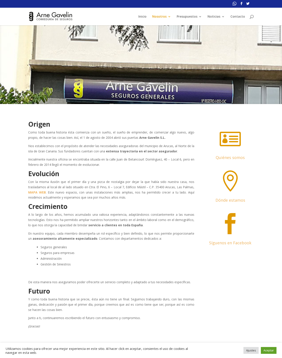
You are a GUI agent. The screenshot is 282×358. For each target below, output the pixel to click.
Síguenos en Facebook (230, 242)
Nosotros (159, 16)
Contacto (237, 16)
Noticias (214, 16)
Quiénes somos (230, 157)
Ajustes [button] (251, 350)
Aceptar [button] (268, 350)
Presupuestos (187, 16)
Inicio (142, 16)
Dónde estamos (230, 200)
